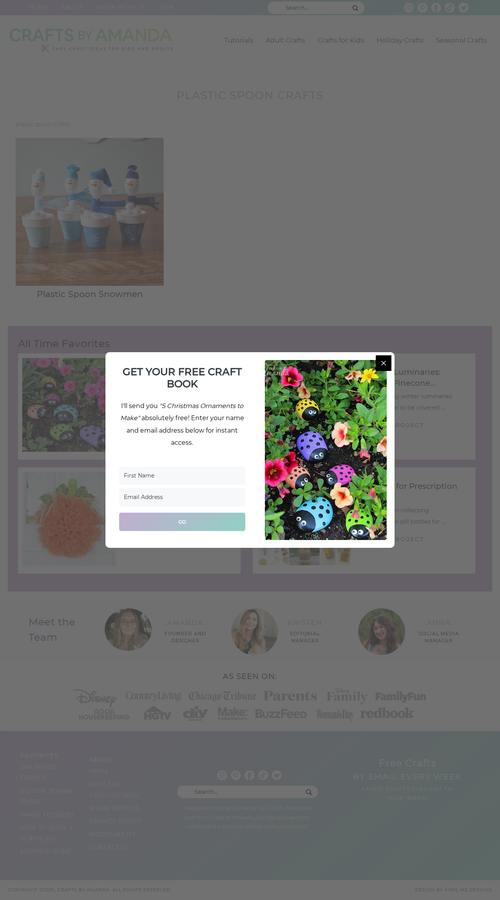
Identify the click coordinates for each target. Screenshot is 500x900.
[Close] (383, 363)
